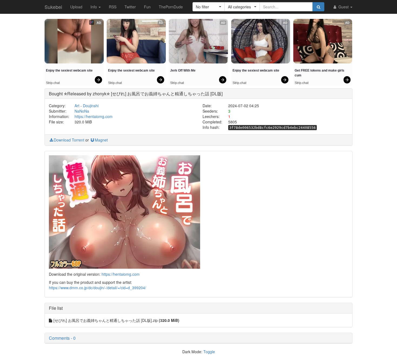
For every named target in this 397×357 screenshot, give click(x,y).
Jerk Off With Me (183, 70)
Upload (76, 6)
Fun (147, 6)
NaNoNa (82, 111)
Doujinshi (91, 105)
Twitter (130, 6)
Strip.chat (53, 83)
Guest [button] (343, 6)
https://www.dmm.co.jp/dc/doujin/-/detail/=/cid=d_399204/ (97, 287)
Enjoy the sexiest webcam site (69, 70)
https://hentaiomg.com (94, 116)
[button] (209, 6)
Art (77, 105)
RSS (112, 6)
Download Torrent (69, 140)
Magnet (101, 140)
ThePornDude (171, 6)
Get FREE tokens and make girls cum (320, 73)
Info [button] (94, 6)
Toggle (209, 351)
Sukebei (53, 6)
